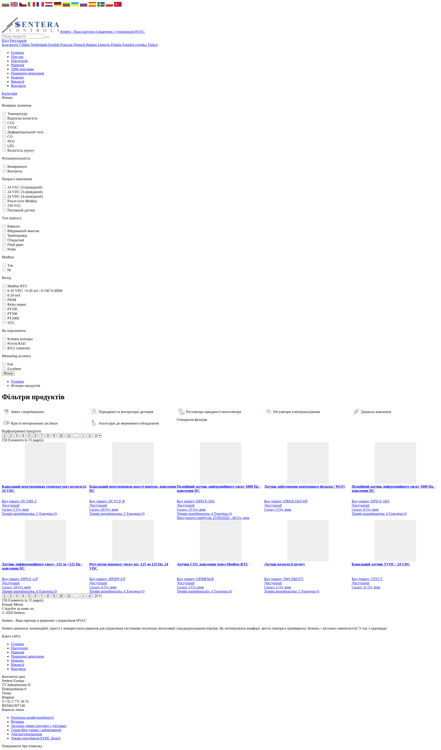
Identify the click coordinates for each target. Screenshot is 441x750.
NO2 (11, 141)
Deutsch (79, 45)
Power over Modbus (22, 201)
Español (128, 45)
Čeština (25, 45)
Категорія (9, 93)
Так (10, 265)
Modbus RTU (17, 286)
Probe (11, 249)
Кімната (13, 226)
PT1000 (13, 318)
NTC (11, 323)
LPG (10, 146)
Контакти (18, 86)
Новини (17, 77)
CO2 (10, 123)
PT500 (12, 314)
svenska (141, 45)
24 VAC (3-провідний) (24, 187)
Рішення (17, 65)
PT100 (12, 309)
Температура (17, 114)
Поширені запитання (27, 73)
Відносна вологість (22, 118)
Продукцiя (19, 61)
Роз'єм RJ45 (16, 343)
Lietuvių (104, 45)
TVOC (12, 127)
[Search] (47, 37)
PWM (11, 300)
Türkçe (152, 45)
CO (10, 137)
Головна (17, 52)
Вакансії (17, 81)
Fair (10, 364)
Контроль (14, 171)
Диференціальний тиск (25, 132)
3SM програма (22, 69)
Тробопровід (17, 235)
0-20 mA (13, 295)
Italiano (92, 45)
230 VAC (14, 206)
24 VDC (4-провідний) (25, 196)
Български (10, 45)
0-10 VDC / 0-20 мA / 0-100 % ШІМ (34, 291)
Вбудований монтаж (23, 231)
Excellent (14, 369)
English (54, 45)
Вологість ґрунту (20, 150)
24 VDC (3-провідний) (25, 192)
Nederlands (39, 45)
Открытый (15, 240)
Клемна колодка (20, 339)
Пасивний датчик (21, 210)
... (76, 435)
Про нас (17, 57)
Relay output (16, 304)
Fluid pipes (15, 245)
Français (66, 45)
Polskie (116, 45)
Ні (9, 270)
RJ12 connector (18, 348)
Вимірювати (17, 166)
